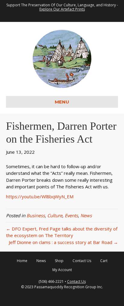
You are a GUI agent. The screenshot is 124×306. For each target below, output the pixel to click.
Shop (59, 260)
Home (22, 260)
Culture (54, 215)
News (86, 215)
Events (71, 215)
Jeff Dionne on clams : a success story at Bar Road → (63, 242)
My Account (62, 269)
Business (35, 215)
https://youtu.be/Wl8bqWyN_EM (39, 196)
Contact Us (82, 260)
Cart (103, 260)
